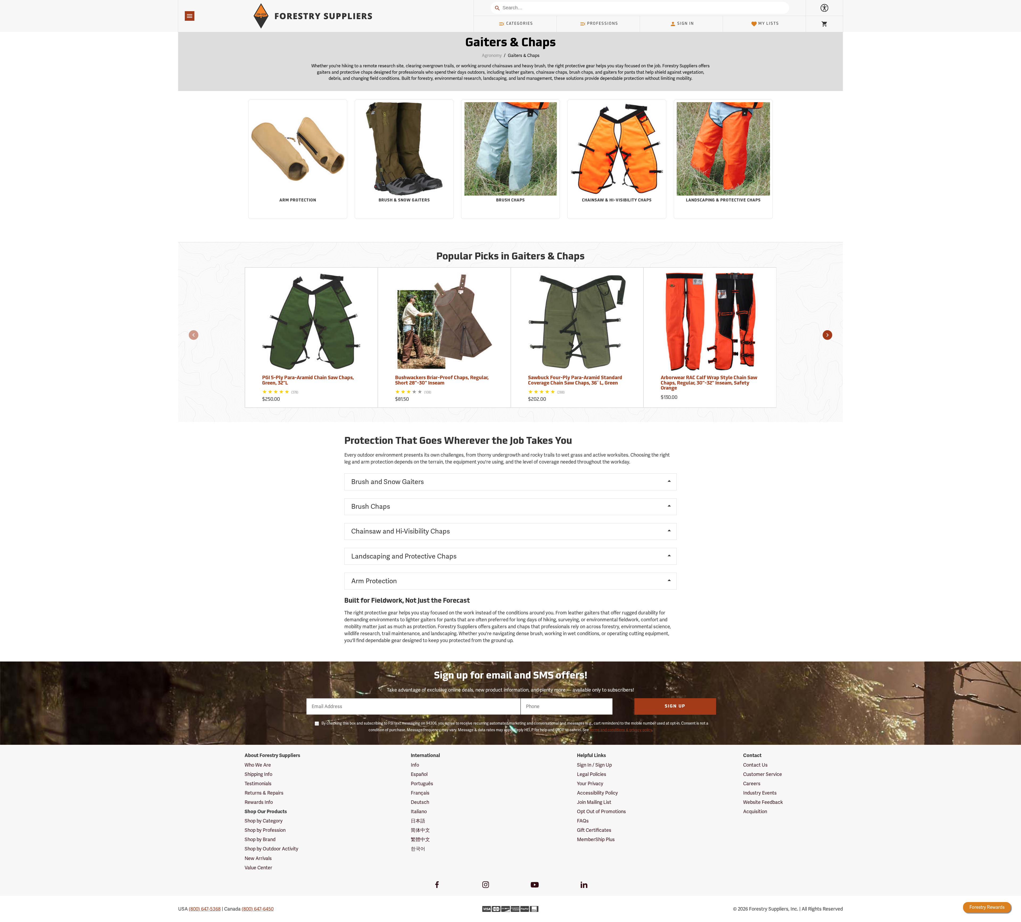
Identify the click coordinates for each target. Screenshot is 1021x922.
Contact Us (755, 765)
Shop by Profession (265, 830)
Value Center (258, 868)
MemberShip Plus (596, 839)
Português (422, 784)
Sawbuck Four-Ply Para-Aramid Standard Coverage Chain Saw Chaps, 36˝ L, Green (575, 381)
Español (419, 774)
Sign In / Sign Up (594, 765)
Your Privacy (590, 784)
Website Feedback (763, 802)
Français (420, 793)
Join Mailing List (594, 802)
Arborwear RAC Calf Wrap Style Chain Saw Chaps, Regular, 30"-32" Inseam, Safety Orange (709, 383)
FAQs (583, 821)
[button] (193, 335)
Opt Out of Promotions (601, 811)
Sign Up (675, 706)
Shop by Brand (260, 839)
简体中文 (420, 830)
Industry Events (760, 793)
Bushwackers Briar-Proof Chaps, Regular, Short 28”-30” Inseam (442, 381)
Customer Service (762, 774)
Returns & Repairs (264, 793)
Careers (751, 784)
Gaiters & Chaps (510, 43)
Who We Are (258, 765)
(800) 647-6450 (258, 909)
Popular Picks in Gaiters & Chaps (510, 257)
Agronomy (492, 55)
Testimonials (258, 784)
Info (415, 765)
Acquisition (755, 811)
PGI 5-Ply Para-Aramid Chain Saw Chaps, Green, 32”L (308, 381)
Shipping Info (258, 774)
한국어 (418, 849)
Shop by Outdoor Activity (271, 849)
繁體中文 (420, 839)
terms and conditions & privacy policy (621, 730)
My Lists (768, 24)
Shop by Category (264, 821)
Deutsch (420, 802)
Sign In (685, 24)
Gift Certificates (594, 830)
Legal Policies (591, 774)
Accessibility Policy (597, 793)
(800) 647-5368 (205, 909)
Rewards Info (259, 802)
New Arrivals (258, 858)
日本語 (418, 821)
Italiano (419, 811)
